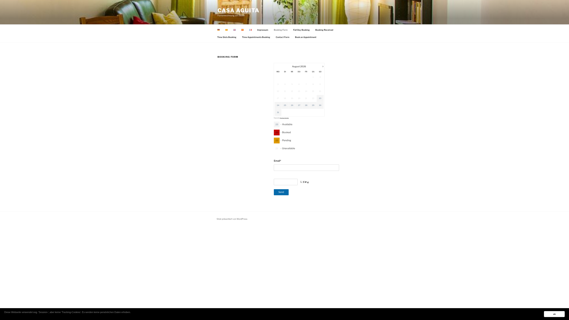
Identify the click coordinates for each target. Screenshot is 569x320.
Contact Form (282, 37)
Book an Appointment (305, 37)
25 (285, 105)
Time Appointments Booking (256, 37)
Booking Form (281, 30)
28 (306, 105)
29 (313, 105)
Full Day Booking (301, 30)
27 (299, 105)
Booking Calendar (284, 118)
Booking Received (324, 30)
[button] (4, 316)
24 (278, 105)
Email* (277, 160)
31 (278, 112)
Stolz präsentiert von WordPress (232, 219)
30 (320, 105)
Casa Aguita (238, 10)
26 (292, 105)
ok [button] (554, 314)
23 (320, 98)
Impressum (262, 30)
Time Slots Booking (226, 37)
